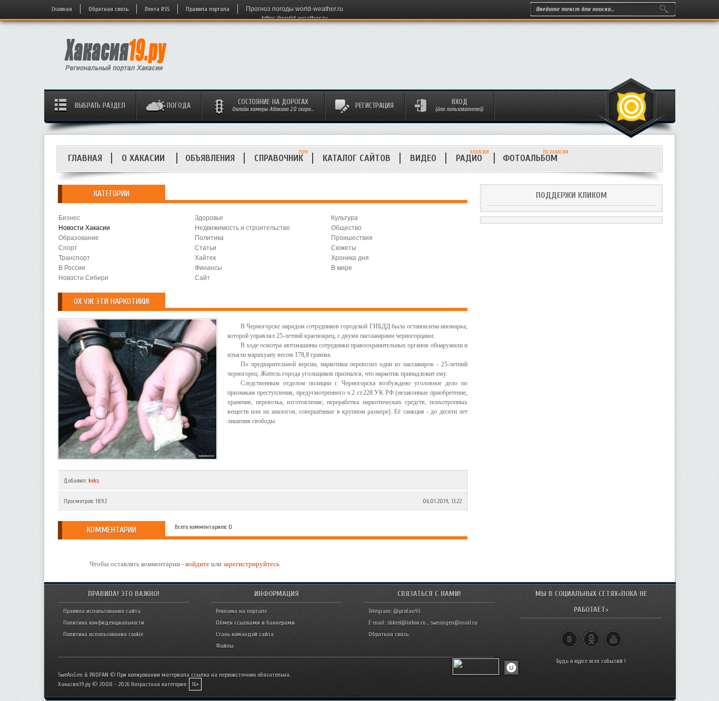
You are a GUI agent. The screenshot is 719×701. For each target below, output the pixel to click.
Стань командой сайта (245, 634)
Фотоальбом (534, 158)
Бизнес (69, 218)
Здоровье (209, 218)
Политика (209, 238)
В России (71, 268)
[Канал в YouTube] (613, 634)
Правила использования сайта (102, 611)
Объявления (210, 158)
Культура (344, 218)
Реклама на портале (241, 611)
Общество (346, 228)
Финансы (208, 268)
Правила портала (207, 9)
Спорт (67, 248)
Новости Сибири (83, 278)
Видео (423, 158)
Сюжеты (343, 248)
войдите (197, 564)
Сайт (202, 278)
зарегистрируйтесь (251, 564)
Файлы (225, 645)
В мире (341, 268)
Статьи (205, 248)
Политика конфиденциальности (103, 622)
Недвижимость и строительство (242, 228)
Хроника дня (350, 258)
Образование (78, 238)
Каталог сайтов (357, 158)
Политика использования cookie (103, 634)
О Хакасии (144, 158)
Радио (472, 158)
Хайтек (205, 258)
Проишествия (352, 238)
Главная (62, 9)
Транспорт (74, 258)
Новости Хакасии (84, 228)
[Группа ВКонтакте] (569, 634)
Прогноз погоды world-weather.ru (294, 9)
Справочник (278, 158)
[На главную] (116, 74)
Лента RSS (157, 9)
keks (93, 480)
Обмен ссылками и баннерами (255, 622)
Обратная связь (108, 9)
